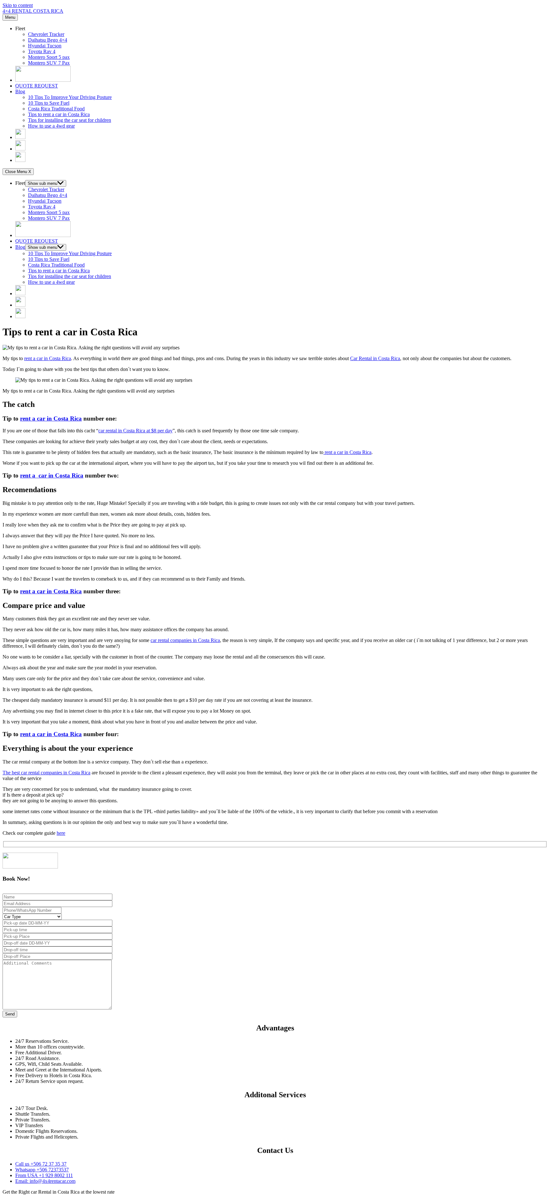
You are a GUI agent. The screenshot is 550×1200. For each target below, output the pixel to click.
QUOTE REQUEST (36, 85)
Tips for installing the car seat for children (69, 120)
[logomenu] (43, 80)
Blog (20, 91)
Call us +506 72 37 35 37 (41, 1164)
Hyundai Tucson (44, 45)
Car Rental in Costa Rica (375, 358)
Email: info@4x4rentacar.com (45, 1181)
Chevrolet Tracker (46, 34)
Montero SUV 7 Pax (49, 63)
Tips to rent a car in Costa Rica (59, 114)
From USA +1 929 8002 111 (44, 1175)
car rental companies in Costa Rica (185, 640)
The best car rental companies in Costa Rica (46, 772)
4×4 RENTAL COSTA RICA (33, 11)
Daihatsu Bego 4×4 (47, 40)
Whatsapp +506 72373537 (42, 1169)
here (61, 833)
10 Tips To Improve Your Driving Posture (70, 97)
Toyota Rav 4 (41, 51)
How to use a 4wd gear (51, 126)
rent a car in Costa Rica (47, 358)
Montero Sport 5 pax (49, 57)
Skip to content (18, 5)
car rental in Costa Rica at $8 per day (135, 430)
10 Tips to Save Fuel (48, 103)
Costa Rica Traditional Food (56, 108)
